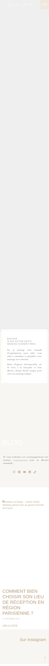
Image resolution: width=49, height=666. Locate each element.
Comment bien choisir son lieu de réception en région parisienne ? (23, 602)
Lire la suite (10, 625)
